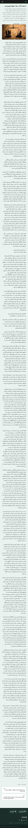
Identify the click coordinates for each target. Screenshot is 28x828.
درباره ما (25, 822)
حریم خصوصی (11, 822)
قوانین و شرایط (17, 822)
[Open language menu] (2, 2)
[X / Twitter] (19, 820)
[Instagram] (24, 820)
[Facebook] (21, 820)
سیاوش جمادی (16, 23)
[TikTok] (26, 820)
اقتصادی (19, 784)
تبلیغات (22, 822)
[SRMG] (24, 817)
